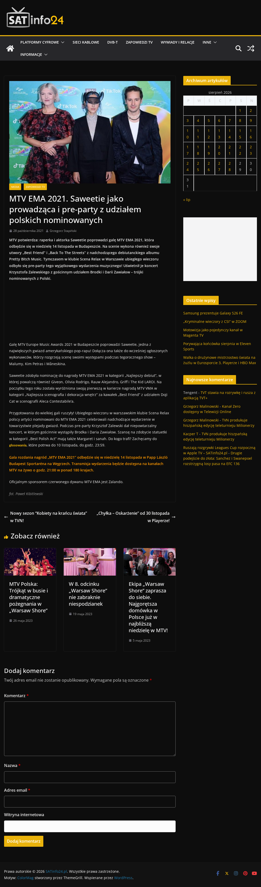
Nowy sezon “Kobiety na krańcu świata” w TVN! (48, 516)
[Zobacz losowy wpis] (251, 48)
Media (15, 187)
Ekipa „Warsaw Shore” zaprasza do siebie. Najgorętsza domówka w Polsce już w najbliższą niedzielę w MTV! (148, 607)
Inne (207, 42)
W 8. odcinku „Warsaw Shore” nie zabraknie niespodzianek (88, 593)
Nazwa (12, 765)
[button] (61, 42)
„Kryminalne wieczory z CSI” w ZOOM (214, 321)
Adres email (17, 790)
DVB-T (112, 42)
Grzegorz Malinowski (201, 406)
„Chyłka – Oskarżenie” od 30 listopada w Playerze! (133, 516)
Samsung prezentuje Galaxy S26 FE (213, 313)
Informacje (31, 54)
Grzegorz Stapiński (63, 231)
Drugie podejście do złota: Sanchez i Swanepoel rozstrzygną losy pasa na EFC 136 (217, 458)
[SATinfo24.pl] (10, 48)
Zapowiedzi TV (139, 42)
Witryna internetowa (24, 814)
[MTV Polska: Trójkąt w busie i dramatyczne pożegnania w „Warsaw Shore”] (30, 551)
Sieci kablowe (86, 42)
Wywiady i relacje (177, 42)
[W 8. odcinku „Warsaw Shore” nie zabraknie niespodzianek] (90, 551)
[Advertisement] (220, 249)
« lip (186, 199)
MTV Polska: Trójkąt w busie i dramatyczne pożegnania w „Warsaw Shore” (28, 597)
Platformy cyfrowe (39, 42)
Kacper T (190, 433)
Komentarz (16, 695)
